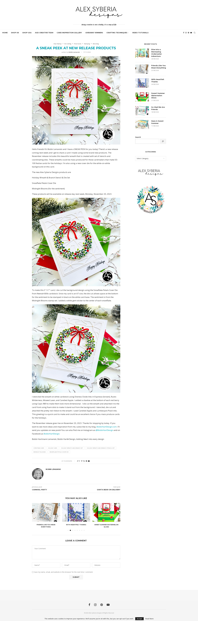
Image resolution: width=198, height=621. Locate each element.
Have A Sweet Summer (157, 122)
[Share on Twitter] (84, 461)
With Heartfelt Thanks (46, 525)
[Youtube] (191, 32)
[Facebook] (183, 32)
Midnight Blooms (39, 452)
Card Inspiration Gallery (69, 33)
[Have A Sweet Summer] (142, 124)
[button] (35, 517)
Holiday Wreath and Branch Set (72, 448)
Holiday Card (52, 448)
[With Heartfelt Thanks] (46, 512)
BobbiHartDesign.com (106, 426)
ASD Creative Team (44, 33)
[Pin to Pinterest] (86, 461)
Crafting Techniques (116, 33)
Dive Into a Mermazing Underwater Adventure (156, 52)
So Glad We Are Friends (106, 525)
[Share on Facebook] (81, 461)
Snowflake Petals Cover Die (59, 452)
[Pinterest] (188, 32)
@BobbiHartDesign (104, 430)
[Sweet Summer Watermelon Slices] (76, 512)
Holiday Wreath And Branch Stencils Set (101, 448)
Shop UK (15, 33)
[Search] (194, 32)
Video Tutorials (140, 33)
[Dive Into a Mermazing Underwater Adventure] (142, 53)
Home (5, 33)
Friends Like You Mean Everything (158, 67)
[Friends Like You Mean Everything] (142, 69)
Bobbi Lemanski (74, 52)
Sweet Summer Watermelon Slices (158, 95)
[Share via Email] (89, 461)
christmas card (38, 448)
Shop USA (27, 33)
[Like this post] (79, 461)
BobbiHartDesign (51, 433)
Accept (139, 619)
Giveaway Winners (94, 33)
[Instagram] (186, 32)
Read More (149, 619)
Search (138, 137)
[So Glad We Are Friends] (106, 512)
